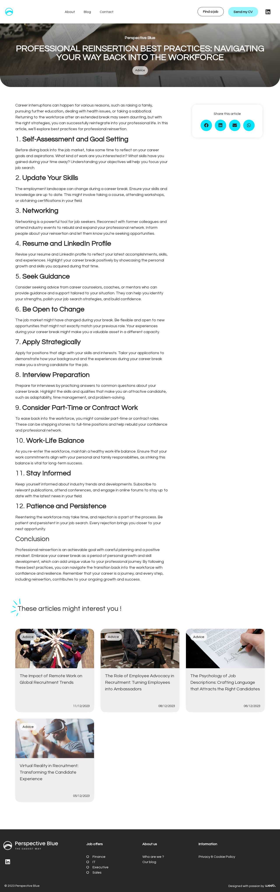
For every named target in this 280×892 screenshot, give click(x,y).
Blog (87, 12)
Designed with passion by (246, 886)
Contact (107, 12)
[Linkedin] (267, 11)
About (70, 12)
